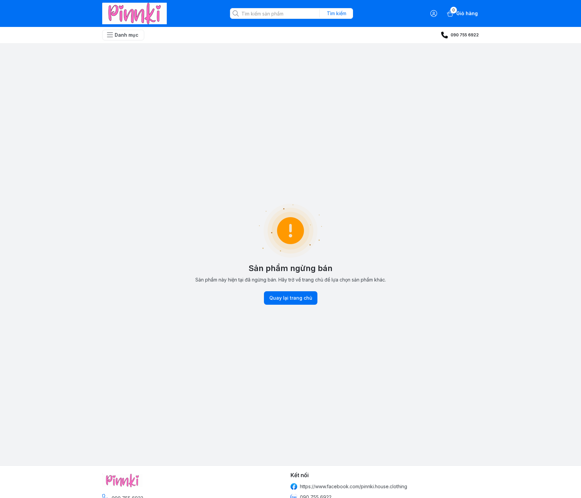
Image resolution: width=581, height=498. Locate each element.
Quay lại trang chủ (290, 298)
